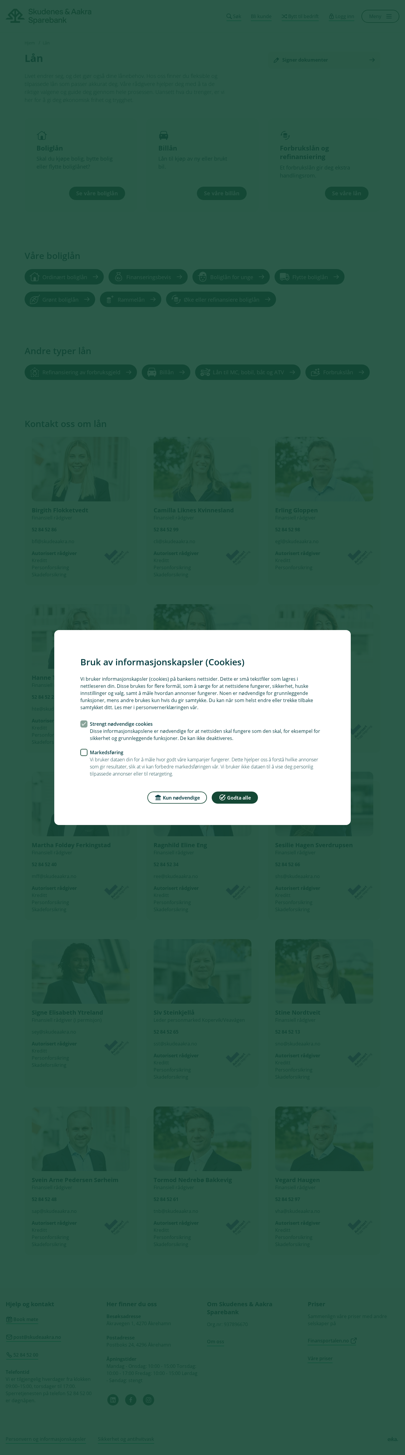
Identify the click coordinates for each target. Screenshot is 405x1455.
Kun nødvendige (181, 797)
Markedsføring (106, 752)
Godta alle (239, 797)
